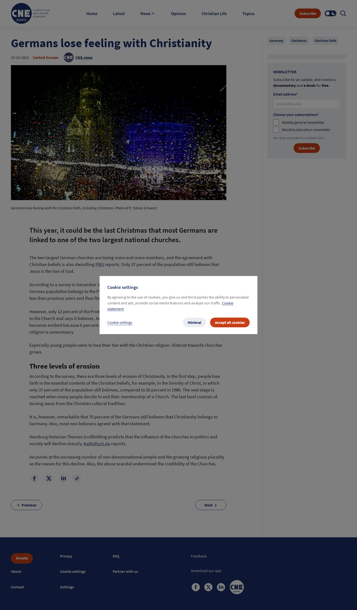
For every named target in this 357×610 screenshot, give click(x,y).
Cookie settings (119, 322)
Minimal (194, 322)
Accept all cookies (230, 322)
